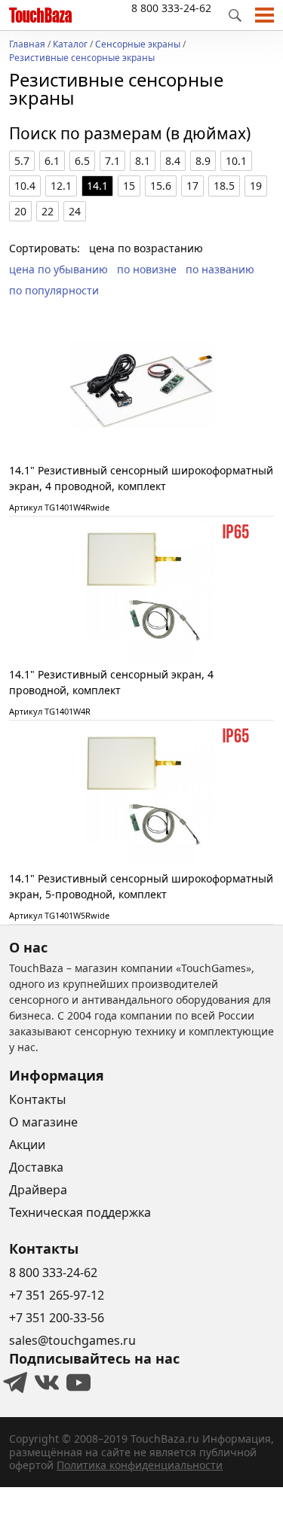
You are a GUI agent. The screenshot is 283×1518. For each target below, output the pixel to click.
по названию (220, 269)
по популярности (54, 290)
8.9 (203, 161)
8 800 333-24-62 (171, 8)
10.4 (24, 185)
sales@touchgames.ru (72, 1340)
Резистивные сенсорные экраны (82, 58)
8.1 (142, 161)
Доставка (36, 1167)
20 (20, 211)
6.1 (52, 161)
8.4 (172, 161)
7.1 (112, 161)
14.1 (97, 185)
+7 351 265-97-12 (56, 1295)
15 (129, 185)
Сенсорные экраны (137, 45)
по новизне (147, 269)
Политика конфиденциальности (140, 1465)
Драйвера (38, 1189)
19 (256, 185)
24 (75, 211)
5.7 (21, 161)
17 (192, 185)
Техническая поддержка (80, 1212)
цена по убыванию (58, 269)
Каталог (70, 45)
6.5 (82, 161)
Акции (27, 1144)
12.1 (61, 185)
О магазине (43, 1122)
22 (48, 211)
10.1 (236, 161)
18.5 (224, 185)
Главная (27, 45)
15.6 (160, 185)
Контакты (37, 1099)
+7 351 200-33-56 (56, 1317)
